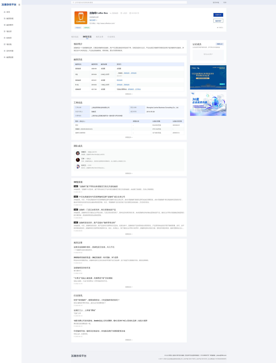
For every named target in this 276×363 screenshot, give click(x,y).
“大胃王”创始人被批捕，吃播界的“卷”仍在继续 (93, 278)
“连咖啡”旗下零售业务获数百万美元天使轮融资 (98, 186)
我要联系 (218, 15)
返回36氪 (216, 2)
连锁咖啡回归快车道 (82, 267)
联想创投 (119, 80)
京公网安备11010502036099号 (217, 359)
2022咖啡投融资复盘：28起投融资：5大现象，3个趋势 (96, 257)
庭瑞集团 (131, 89)
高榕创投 (126, 73)
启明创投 (133, 73)
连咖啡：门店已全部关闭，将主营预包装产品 (97, 209)
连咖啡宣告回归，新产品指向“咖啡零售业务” (97, 222)
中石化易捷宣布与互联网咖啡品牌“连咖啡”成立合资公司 (102, 196)
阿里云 (171, 355)
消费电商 (86, 27)
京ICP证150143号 (202, 359)
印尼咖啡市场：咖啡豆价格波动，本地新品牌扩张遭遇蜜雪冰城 (99, 331)
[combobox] (129, 2)
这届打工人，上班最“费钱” (85, 310)
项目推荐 (92, 20)
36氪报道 (78, 27)
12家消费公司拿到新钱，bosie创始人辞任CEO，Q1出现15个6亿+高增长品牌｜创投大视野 (110, 320)
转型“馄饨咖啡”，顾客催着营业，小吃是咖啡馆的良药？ (97, 300)
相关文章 (119, 76)
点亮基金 (138, 89)
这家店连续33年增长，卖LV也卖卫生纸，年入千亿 (94, 247)
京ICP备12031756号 (189, 359)
